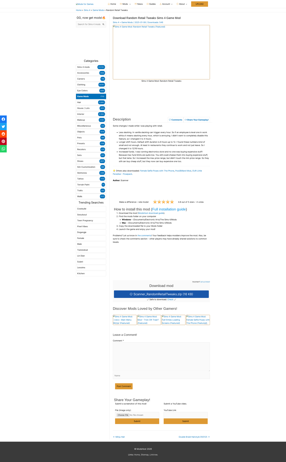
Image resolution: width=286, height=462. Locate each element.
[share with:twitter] (3, 126)
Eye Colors (82, 90)
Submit (137, 421)
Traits (80, 190)
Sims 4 (116, 22)
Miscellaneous (84, 126)
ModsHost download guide (151, 213)
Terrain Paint (83, 184)
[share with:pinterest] (3, 141)
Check (170, 299)
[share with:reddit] (3, 134)
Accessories (83, 73)
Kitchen (81, 273)
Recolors (81, 149)
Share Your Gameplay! (198, 120)
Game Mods (83, 96)
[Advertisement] (91, 43)
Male (79, 244)
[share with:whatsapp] (3, 148)
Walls (79, 196)
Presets (81, 143)
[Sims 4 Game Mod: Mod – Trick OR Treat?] (125, 320)
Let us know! (205, 282)
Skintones (82, 173)
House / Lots (83, 108)
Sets (79, 155)
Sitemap (145, 454)
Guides (152, 4)
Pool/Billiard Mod (183, 171)
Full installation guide (169, 209)
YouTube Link (170, 410)
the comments (144, 235)
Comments (176, 120)
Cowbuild (81, 209)
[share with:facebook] (3, 119)
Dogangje (81, 232)
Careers (81, 79)
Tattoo (80, 179)
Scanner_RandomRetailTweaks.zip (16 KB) (163, 294)
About (182, 4)
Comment (118, 340)
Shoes (80, 161)
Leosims (81, 267)
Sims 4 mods (83, 67)
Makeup (81, 120)
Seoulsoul (82, 214)
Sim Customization (86, 167)
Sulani (80, 262)
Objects (81, 131)
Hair (79, 102)
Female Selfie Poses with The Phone (157, 171)
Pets (79, 137)
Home (113, 4)
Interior (80, 114)
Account (166, 4)
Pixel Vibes (82, 226)
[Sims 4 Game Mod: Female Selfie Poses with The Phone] (174, 320)
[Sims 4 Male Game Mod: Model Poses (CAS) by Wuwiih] (198, 320)
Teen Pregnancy (85, 220)
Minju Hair (119, 437)
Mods (125, 4)
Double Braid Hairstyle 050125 (194, 437)
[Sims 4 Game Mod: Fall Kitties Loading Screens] (149, 320)
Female (80, 238)
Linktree (153, 454)
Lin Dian (81, 256)
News (140, 4)
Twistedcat (82, 250)
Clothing (81, 84)
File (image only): (123, 410)
